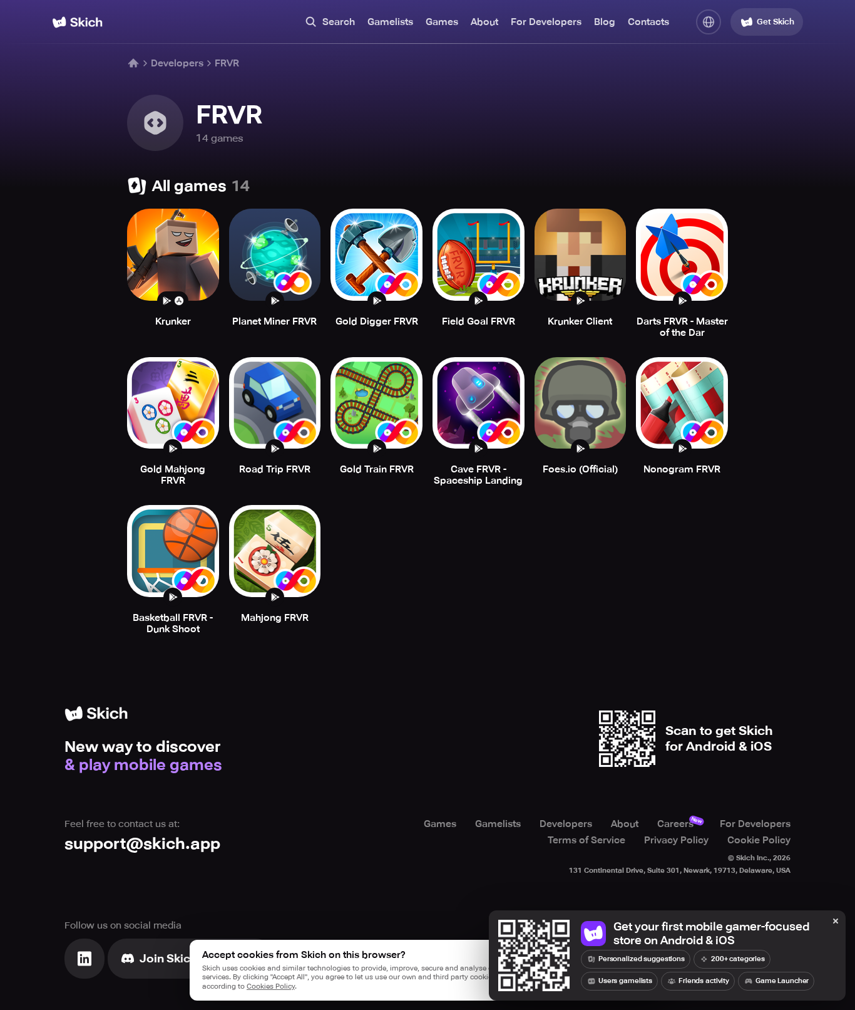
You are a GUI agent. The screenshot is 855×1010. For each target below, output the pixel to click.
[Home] (77, 22)
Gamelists (390, 22)
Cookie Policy (759, 840)
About (484, 22)
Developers (177, 63)
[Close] (835, 922)
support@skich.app (142, 844)
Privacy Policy (676, 840)
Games (442, 22)
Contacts (648, 22)
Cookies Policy (271, 986)
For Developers (546, 22)
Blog (604, 22)
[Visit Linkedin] (84, 959)
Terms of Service (586, 840)
